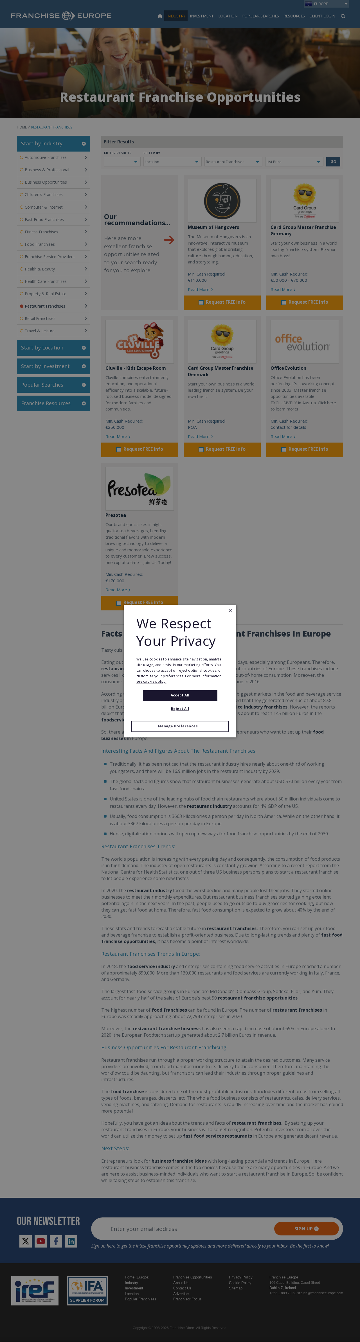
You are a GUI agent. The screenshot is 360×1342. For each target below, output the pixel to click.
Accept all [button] (180, 695)
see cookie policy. (151, 681)
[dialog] (180, 671)
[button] (180, 726)
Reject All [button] (180, 708)
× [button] (230, 611)
